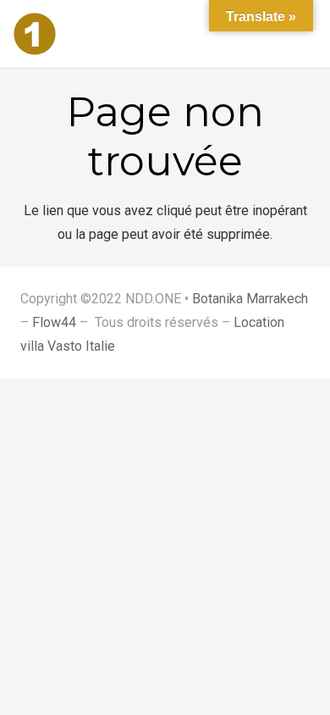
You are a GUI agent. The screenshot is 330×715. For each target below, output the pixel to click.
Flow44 (54, 322)
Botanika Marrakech (250, 299)
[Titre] (35, 34)
